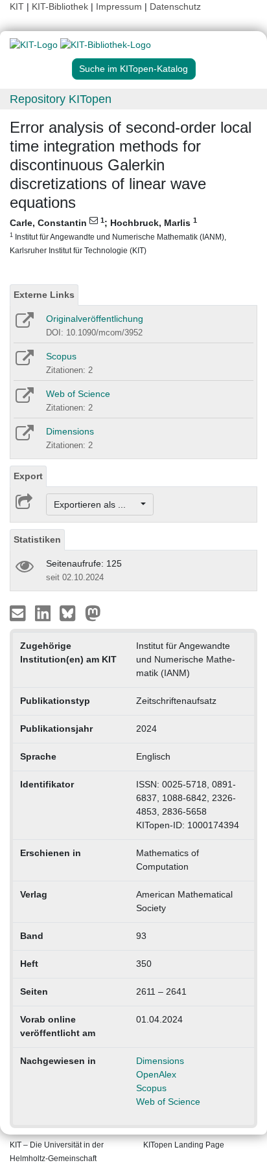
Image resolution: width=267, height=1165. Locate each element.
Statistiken (37, 539)
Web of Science (78, 394)
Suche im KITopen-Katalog (133, 68)
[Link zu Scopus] (24, 362)
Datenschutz (175, 6)
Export (28, 476)
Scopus (61, 356)
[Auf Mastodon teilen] (93, 612)
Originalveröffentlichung (94, 318)
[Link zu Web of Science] (24, 399)
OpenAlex (156, 1074)
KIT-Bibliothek (61, 6)
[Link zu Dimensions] (24, 437)
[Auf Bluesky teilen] (71, 612)
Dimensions (70, 431)
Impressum (119, 6)
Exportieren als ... (96, 504)
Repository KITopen (60, 99)
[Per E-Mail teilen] (19, 612)
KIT (17, 6)
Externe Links (44, 294)
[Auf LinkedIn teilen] (44, 612)
